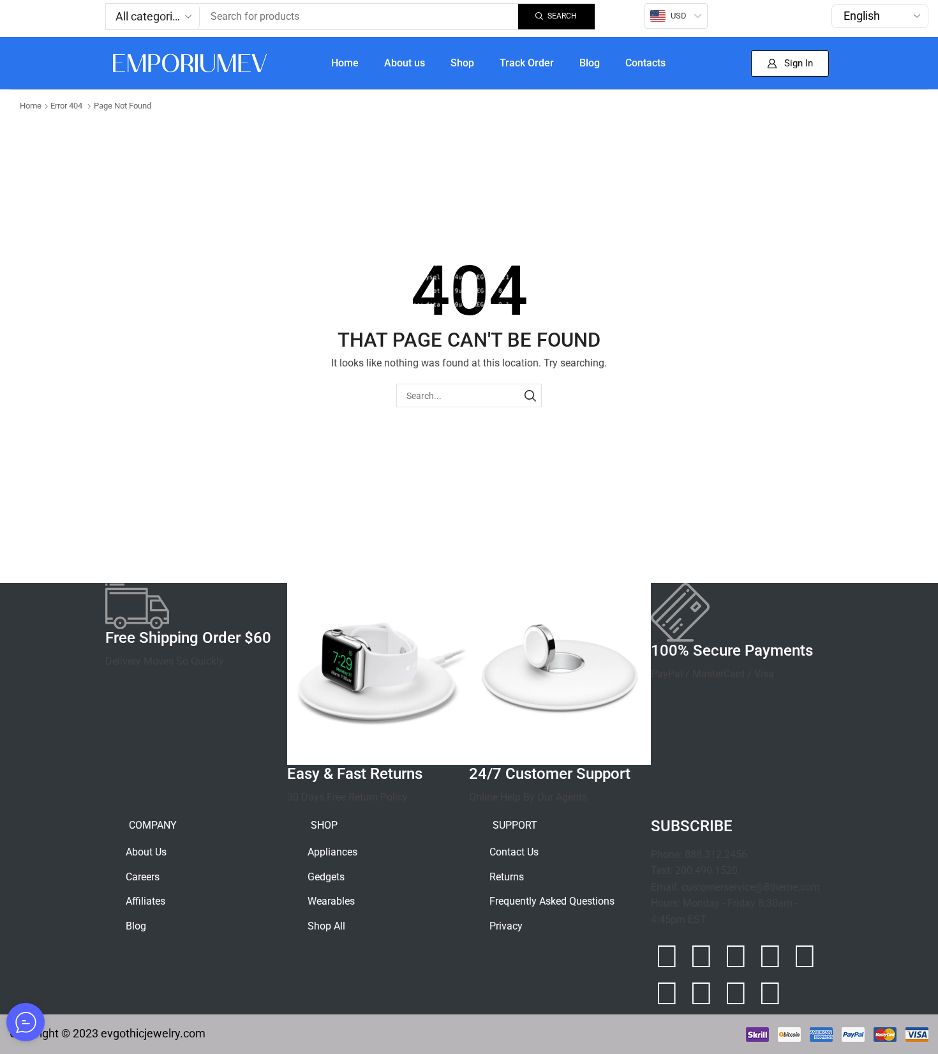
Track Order (527, 63)
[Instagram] (667, 956)
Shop (462, 63)
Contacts (645, 63)
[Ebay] (736, 993)
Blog (589, 63)
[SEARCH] (530, 395)
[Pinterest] (770, 956)
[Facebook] (701, 956)
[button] (790, 63)
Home (345, 63)
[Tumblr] (667, 993)
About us (404, 63)
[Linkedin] (805, 956)
